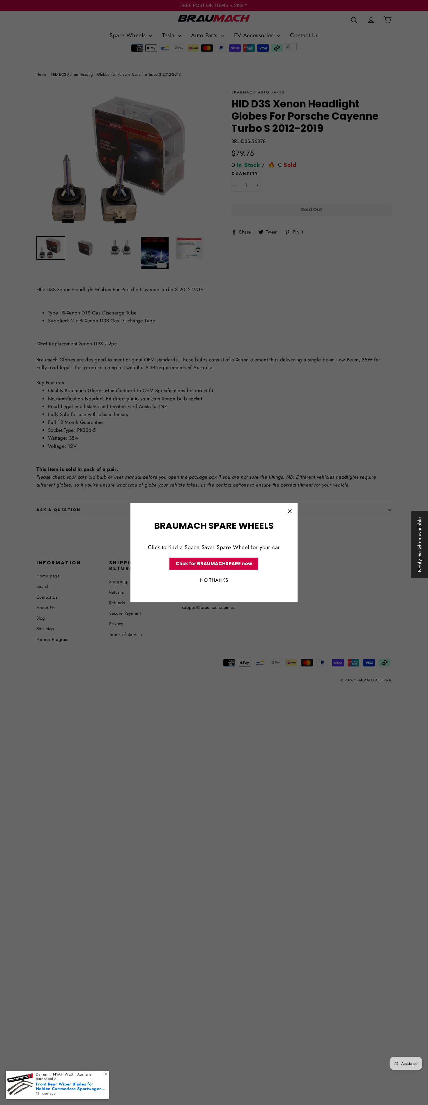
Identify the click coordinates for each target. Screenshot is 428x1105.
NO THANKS (214, 580)
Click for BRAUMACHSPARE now (214, 563)
